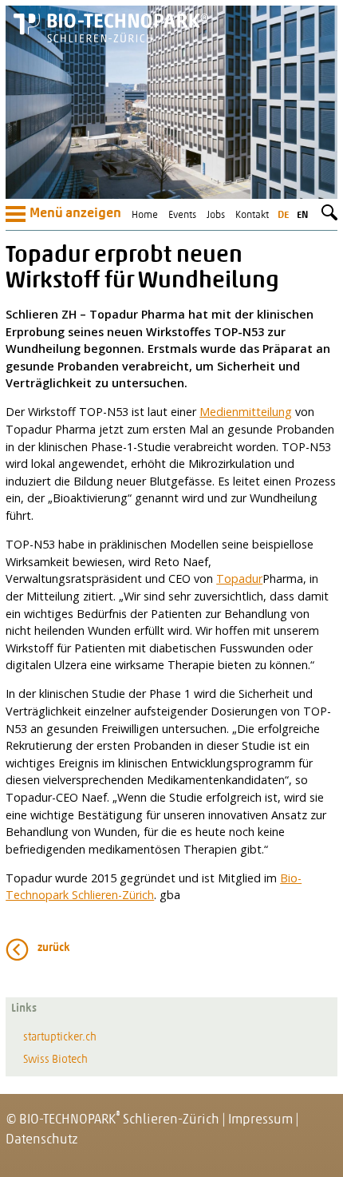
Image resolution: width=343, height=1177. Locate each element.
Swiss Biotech (55, 1060)
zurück (53, 948)
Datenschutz (42, 1140)
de (283, 215)
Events (182, 215)
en (302, 215)
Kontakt (252, 215)
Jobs (216, 215)
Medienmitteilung (245, 411)
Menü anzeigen (75, 214)
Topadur (239, 578)
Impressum (260, 1120)
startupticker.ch (60, 1038)
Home (145, 215)
